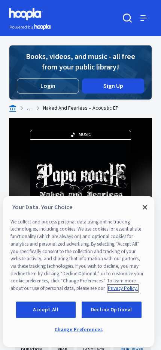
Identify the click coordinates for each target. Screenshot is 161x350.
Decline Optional (112, 309)
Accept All (46, 309)
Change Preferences (79, 329)
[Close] (145, 207)
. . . (30, 108)
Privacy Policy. (123, 288)
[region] (78, 271)
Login (47, 86)
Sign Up (113, 86)
